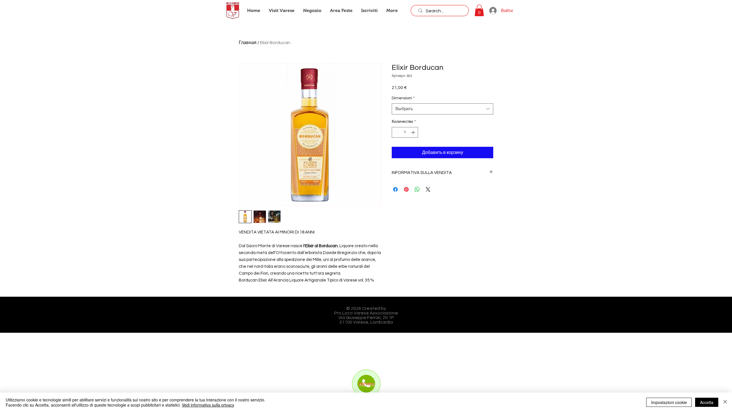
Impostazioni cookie (669, 402)
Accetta (706, 402)
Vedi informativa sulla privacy (208, 405)
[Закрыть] (725, 402)
